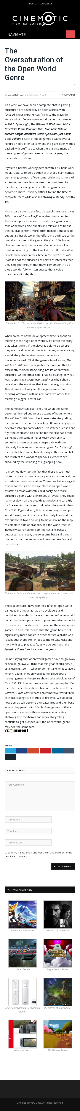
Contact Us (46, 3)
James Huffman (16, 94)
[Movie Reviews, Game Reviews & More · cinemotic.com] (40, 18)
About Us (33, 3)
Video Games (68, 94)
